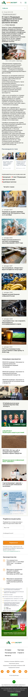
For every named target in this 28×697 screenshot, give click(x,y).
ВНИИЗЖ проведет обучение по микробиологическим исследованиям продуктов (13, 373)
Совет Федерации (19, 177)
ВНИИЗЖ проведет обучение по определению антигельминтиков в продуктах (13, 381)
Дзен (18, 174)
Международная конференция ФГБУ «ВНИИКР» (13, 460)
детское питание (9, 179)
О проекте (21, 652)
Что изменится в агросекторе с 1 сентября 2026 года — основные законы (15, 562)
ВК (25, 174)
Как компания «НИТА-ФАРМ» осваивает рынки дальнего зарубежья (8, 163)
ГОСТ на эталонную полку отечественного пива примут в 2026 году (13, 350)
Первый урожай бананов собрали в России (10, 295)
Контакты (8, 655)
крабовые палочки (9, 182)
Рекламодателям (10, 652)
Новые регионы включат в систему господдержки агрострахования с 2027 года (12, 241)
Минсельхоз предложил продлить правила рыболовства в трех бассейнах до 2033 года (15, 572)
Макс (21, 174)
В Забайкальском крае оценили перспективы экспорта (11, 404)
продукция (6, 177)
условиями (18, 691)
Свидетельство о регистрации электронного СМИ (14, 665)
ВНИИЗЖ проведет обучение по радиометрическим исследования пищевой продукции (13, 364)
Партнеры (21, 650)
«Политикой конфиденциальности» (11, 551)
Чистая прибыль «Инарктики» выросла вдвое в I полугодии (12, 268)
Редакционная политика (14, 667)
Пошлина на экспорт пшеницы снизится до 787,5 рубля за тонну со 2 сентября (21, 163)
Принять (14, 694)
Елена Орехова (10, 25)
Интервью (12, 397)
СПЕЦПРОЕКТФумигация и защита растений (13, 431)
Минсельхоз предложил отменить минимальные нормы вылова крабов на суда (15, 581)
